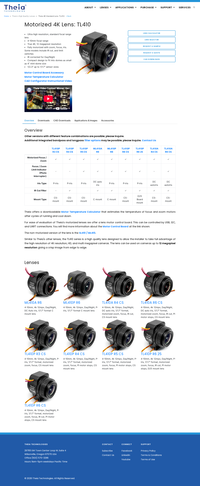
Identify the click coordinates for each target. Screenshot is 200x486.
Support (167, 7)
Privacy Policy (148, 450)
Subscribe (107, 450)
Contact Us (108, 455)
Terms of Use (148, 459)
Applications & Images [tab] (85, 120)
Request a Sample (152, 46)
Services (185, 7)
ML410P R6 (71, 302)
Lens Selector (152, 40)
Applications (125, 7)
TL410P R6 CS (35, 405)
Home (6, 16)
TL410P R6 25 (151, 354)
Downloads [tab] (44, 120)
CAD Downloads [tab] (62, 120)
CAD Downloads (152, 59)
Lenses (104, 7)
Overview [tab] (29, 120)
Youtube (125, 459)
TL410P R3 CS (35, 354)
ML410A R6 (33, 302)
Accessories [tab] (107, 120)
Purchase (147, 7)
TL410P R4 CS (74, 354)
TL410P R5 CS (112, 354)
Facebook (126, 450)
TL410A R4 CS (113, 302)
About (89, 7)
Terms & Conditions (151, 455)
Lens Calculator (151, 33)
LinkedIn (125, 455)
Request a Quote (151, 53)
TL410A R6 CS (151, 302)
